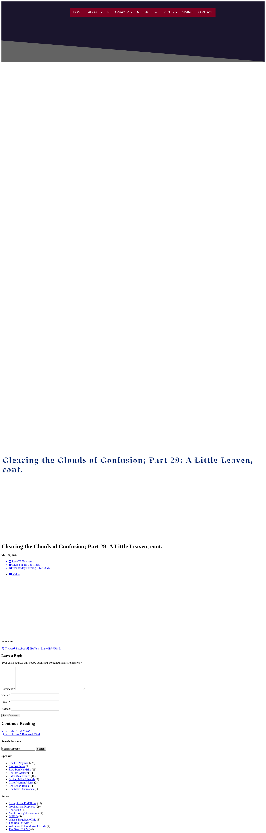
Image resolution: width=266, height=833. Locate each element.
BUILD (13, 816)
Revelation (15, 809)
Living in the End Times (22, 803)
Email (5, 701)
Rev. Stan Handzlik (20, 769)
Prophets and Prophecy (22, 806)
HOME (78, 12)
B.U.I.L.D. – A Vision (17, 730)
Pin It (57, 648)
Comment (8, 688)
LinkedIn (45, 648)
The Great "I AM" (19, 829)
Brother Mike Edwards (22, 779)
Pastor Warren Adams (21, 782)
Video (16, 574)
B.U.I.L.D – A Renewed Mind (22, 734)
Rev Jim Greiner (18, 772)
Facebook (21, 648)
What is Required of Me (22, 819)
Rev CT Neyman (18, 763)
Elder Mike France (19, 776)
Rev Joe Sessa (17, 766)
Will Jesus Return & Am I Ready (27, 826)
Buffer (33, 648)
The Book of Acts (19, 822)
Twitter (8, 648)
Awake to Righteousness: (23, 813)
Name (5, 695)
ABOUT (93, 12)
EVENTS (168, 12)
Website (5, 708)
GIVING (187, 12)
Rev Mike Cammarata (21, 789)
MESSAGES (145, 12)
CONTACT (205, 12)
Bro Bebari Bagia (19, 785)
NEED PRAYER (118, 12)
